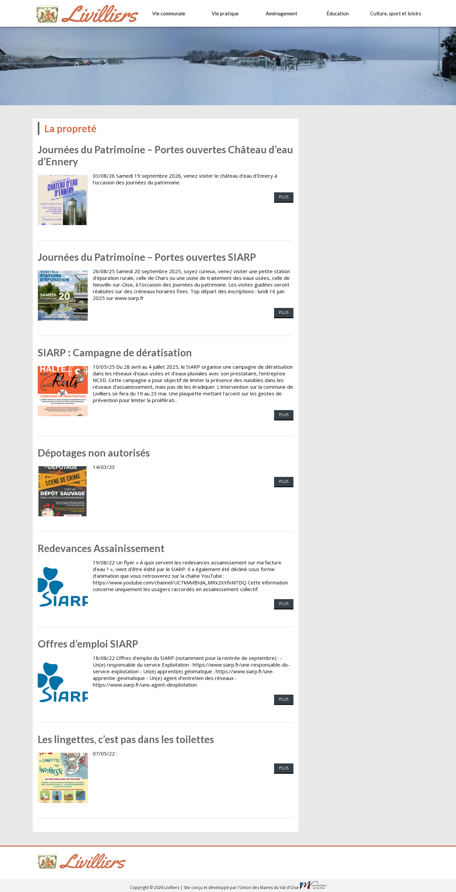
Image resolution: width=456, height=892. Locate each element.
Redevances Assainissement (101, 548)
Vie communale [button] (168, 13)
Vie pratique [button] (225, 13)
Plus (283, 197)
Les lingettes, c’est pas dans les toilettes (126, 739)
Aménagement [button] (281, 13)
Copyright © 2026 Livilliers (155, 887)
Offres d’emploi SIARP (88, 644)
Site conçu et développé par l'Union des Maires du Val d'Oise (241, 887)
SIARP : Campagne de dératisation (115, 352)
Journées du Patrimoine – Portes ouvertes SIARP (147, 257)
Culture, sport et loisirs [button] (395, 13)
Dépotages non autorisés (94, 453)
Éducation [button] (337, 13)
